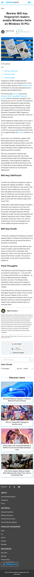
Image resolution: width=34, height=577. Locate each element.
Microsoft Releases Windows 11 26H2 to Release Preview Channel (17, 400)
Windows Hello (27, 86)
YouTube (19, 487)
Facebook (9, 487)
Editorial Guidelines (7, 512)
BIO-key (16, 94)
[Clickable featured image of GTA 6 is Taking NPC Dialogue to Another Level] (17, 412)
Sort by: (19, 369)
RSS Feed (4, 553)
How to (3, 537)
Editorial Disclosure (7, 515)
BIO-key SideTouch (11, 71)
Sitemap (3, 556)
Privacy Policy (5, 560)
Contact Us (4, 500)
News (2, 8)
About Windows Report (8, 497)
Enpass (20, 133)
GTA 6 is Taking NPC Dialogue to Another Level (17, 423)
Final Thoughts (10, 78)
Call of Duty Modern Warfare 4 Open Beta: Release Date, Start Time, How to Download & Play (17, 473)
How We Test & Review (8, 519)
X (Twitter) (14, 487)
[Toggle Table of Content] (2, 68)
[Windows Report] (12, 2)
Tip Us (3, 503)
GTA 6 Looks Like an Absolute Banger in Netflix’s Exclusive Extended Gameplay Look (17, 448)
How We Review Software (9, 522)
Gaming (3, 541)
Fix (2, 534)
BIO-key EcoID (10, 74)
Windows (4, 544)
